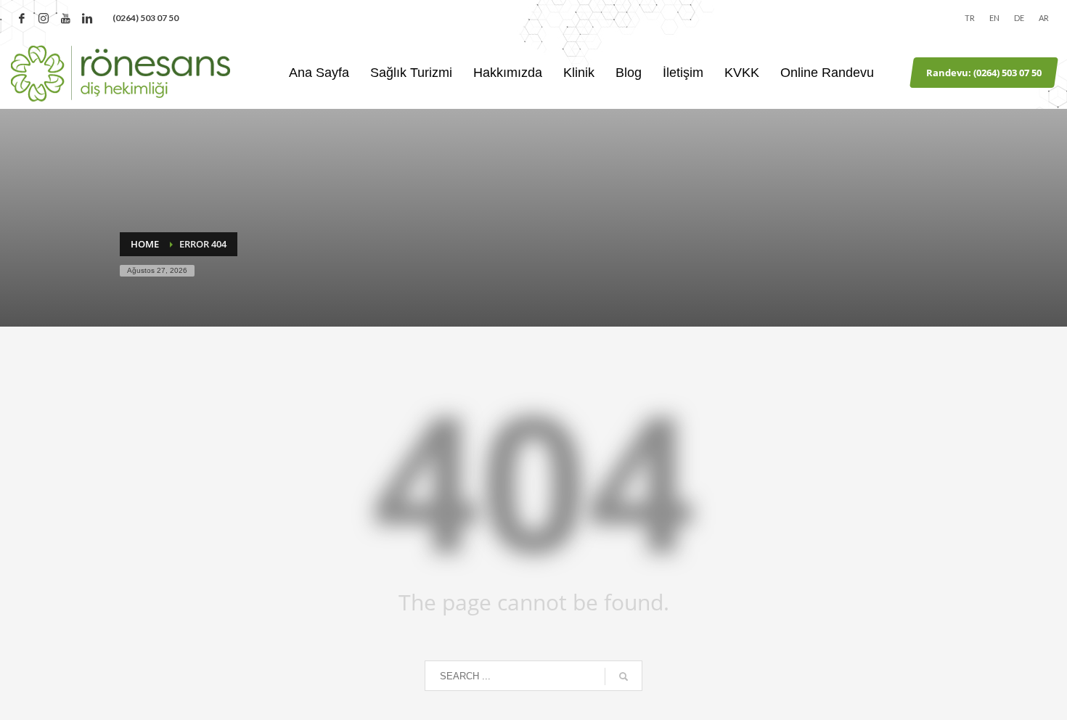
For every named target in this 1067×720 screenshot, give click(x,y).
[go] (623, 676)
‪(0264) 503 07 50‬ (146, 17)
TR (970, 17)
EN (994, 17)
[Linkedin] (87, 18)
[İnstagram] (43, 18)
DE (1019, 17)
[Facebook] (22, 18)
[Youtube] (65, 18)
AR (1044, 17)
